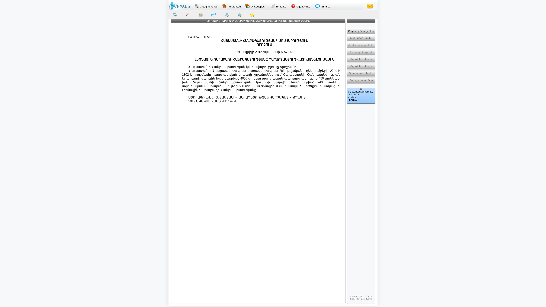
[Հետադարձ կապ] (369, 6)
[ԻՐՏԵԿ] (179, 6)
